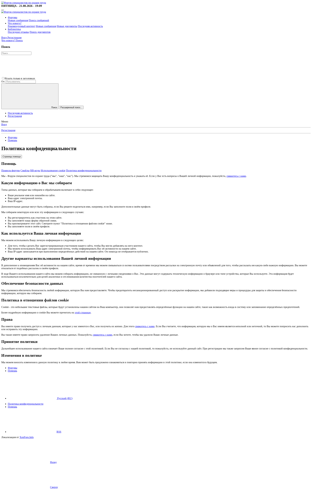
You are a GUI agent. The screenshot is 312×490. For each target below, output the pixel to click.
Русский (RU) (64, 398)
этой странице (83, 312)
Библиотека (14, 29)
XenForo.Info (27, 437)
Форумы (12, 17)
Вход (4, 124)
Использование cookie (53, 170)
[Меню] (2, 9)
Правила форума (10, 170)
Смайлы (25, 170)
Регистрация (15, 116)
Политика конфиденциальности (84, 170)
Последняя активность (90, 26)
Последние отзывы (18, 32)
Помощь (12, 406)
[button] (60, 78)
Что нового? (14, 23)
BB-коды (35, 170)
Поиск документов (40, 32)
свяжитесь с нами (236, 176)
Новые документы (67, 26)
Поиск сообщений (39, 20)
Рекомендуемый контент (21, 26)
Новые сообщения (18, 20)
